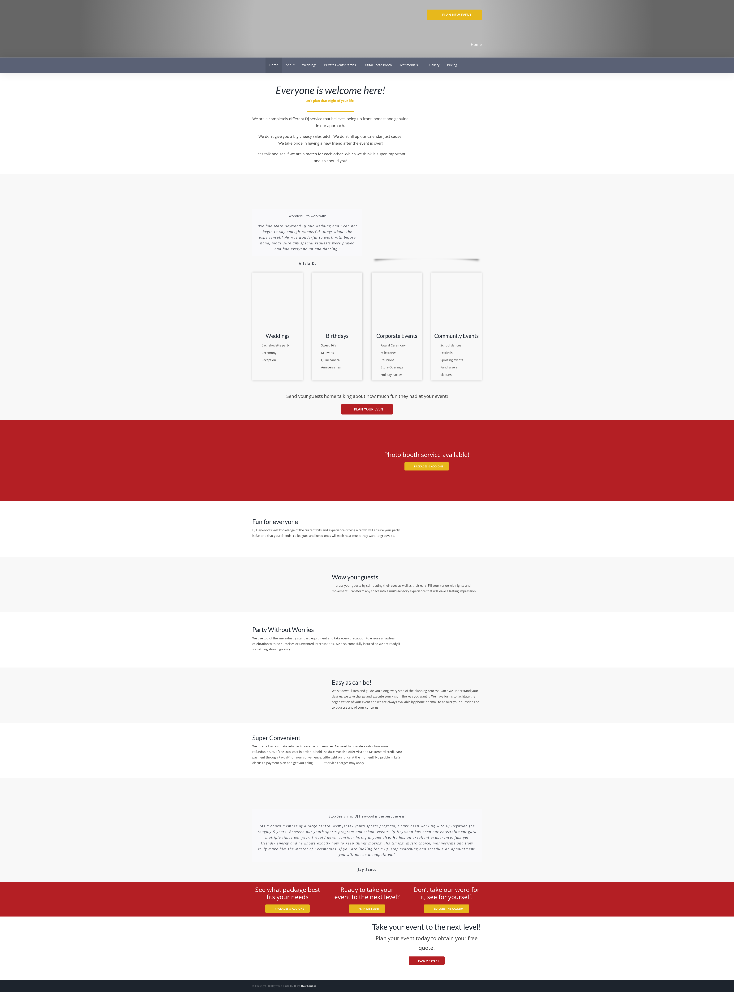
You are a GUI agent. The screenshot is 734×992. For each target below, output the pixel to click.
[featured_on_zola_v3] (468, 111)
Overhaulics (308, 986)
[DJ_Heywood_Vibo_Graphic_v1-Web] (427, 198)
